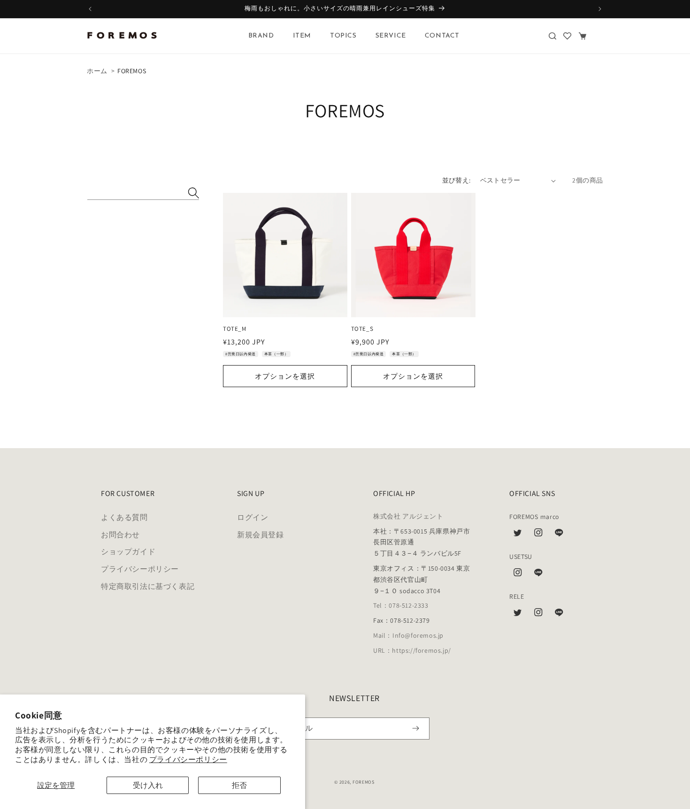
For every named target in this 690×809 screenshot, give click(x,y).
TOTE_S (362, 329)
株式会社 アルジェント (408, 516)
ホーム (97, 71)
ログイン (252, 517)
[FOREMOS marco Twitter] (517, 535)
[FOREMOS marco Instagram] (538, 535)
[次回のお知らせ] (600, 9)
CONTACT (442, 35)
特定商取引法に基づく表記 (147, 586)
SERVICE (391, 35)
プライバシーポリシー (188, 759)
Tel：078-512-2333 (401, 605)
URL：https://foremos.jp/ (412, 650)
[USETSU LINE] (538, 574)
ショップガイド (128, 552)
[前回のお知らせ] (90, 9)
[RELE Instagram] (538, 614)
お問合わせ (120, 535)
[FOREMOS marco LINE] (559, 535)
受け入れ (148, 785)
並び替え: (456, 180)
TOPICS (343, 35)
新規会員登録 (260, 535)
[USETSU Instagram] (517, 574)
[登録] (415, 728)
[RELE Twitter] (517, 614)
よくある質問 (124, 517)
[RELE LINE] (559, 614)
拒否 (239, 785)
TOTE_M (234, 329)
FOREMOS (364, 782)
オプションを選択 (285, 376)
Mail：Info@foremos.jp (408, 635)
